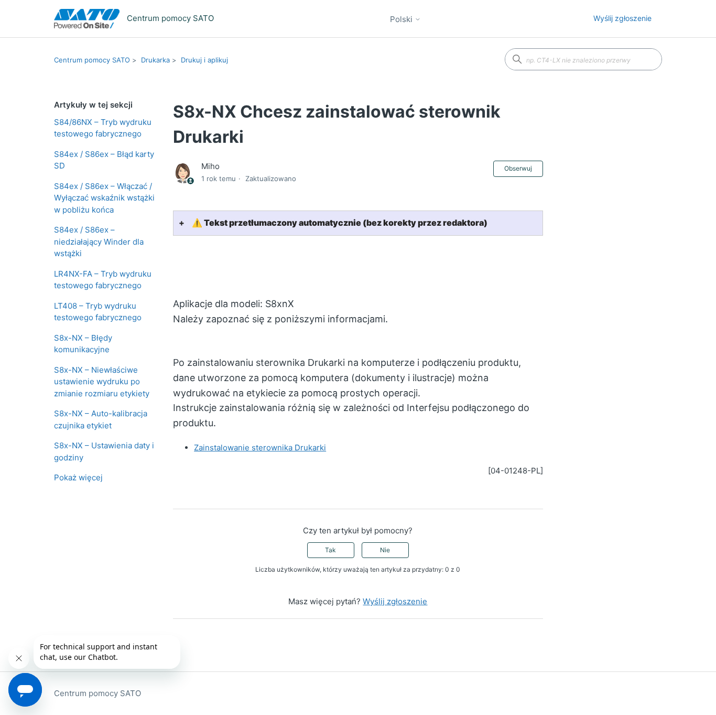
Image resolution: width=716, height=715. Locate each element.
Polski (402, 19)
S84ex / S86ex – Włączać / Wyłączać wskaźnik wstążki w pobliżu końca (104, 198)
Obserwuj (518, 168)
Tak (330, 550)
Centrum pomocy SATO (92, 60)
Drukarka (155, 60)
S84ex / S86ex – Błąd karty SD (104, 160)
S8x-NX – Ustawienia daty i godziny (104, 451)
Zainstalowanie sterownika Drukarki (260, 448)
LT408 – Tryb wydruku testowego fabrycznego (98, 312)
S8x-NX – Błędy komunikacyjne (83, 344)
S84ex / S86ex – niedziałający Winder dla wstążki (99, 241)
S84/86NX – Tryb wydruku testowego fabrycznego (102, 128)
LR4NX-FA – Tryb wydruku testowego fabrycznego (102, 280)
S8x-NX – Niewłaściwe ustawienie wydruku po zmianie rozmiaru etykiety (101, 381)
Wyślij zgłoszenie (622, 18)
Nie (385, 550)
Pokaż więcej (78, 477)
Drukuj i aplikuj (204, 60)
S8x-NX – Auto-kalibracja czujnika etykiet (100, 419)
